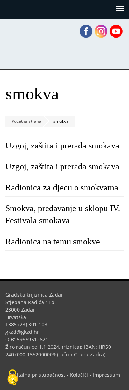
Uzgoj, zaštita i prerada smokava (62, 145)
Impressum (106, 374)
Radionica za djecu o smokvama (61, 187)
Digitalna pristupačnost (37, 374)
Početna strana (26, 121)
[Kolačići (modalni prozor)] (12, 378)
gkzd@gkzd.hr (24, 331)
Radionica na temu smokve (52, 241)
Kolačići (79, 374)
